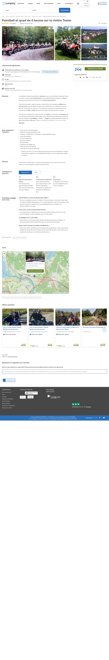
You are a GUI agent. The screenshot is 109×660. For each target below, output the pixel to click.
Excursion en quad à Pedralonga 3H (94, 327)
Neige (38, 3)
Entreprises (103, 4)
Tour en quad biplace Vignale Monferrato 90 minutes (39, 328)
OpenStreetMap (61, 293)
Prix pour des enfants (50, 72)
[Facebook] (99, 418)
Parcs (59, 3)
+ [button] (4, 253)
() (13, 23)
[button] (104, 330)
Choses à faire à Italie (8, 297)
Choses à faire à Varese (35, 297)
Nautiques (21, 3)
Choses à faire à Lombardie (21, 297)
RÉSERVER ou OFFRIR (95, 69)
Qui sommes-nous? (6, 392)
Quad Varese (10, 380)
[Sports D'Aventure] (8, 3)
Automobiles (68, 3)
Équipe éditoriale (6, 401)
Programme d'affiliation (7, 399)
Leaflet (54, 293)
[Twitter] (104, 418)
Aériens (30, 3)
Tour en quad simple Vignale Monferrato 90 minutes (12, 328)
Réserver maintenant (35, 271)
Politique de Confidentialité (8, 405)
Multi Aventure (48, 3)
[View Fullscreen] (4, 260)
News (3, 394)
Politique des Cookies (7, 407)
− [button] (4, 256)
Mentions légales (6, 403)
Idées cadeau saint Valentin (19, 237)
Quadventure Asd (12, 356)
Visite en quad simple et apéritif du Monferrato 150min (67, 328)
